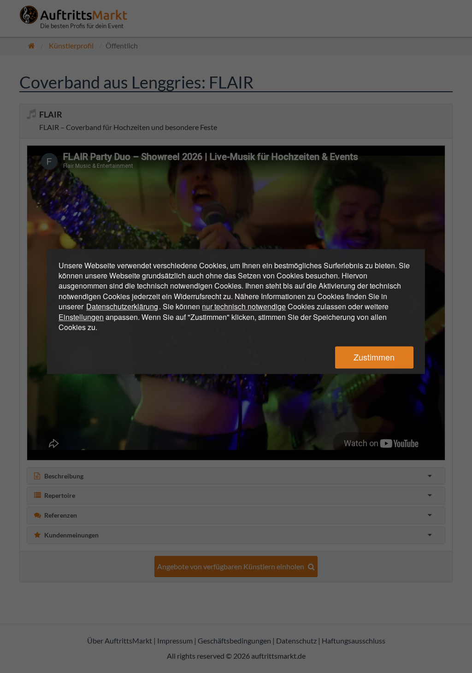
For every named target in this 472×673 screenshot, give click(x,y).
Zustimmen (374, 357)
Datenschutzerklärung (122, 306)
